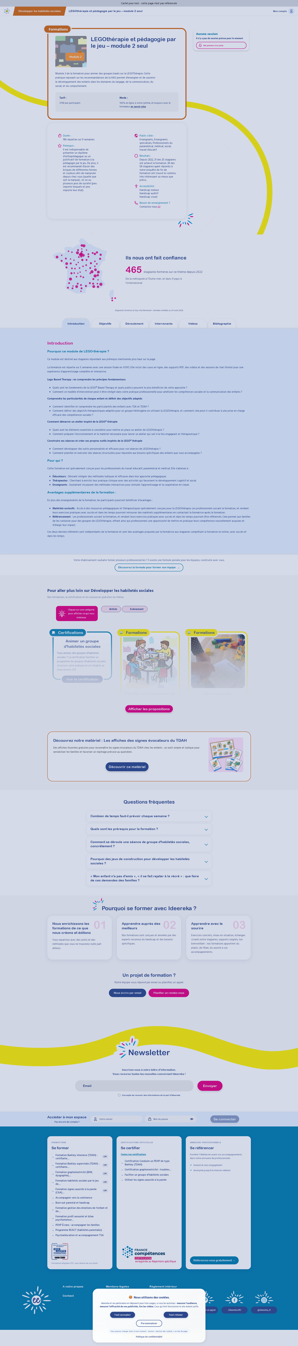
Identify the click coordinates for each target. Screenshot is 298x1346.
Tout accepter (122, 1315)
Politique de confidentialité (149, 1336)
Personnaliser (149, 1323)
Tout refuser (176, 1315)
